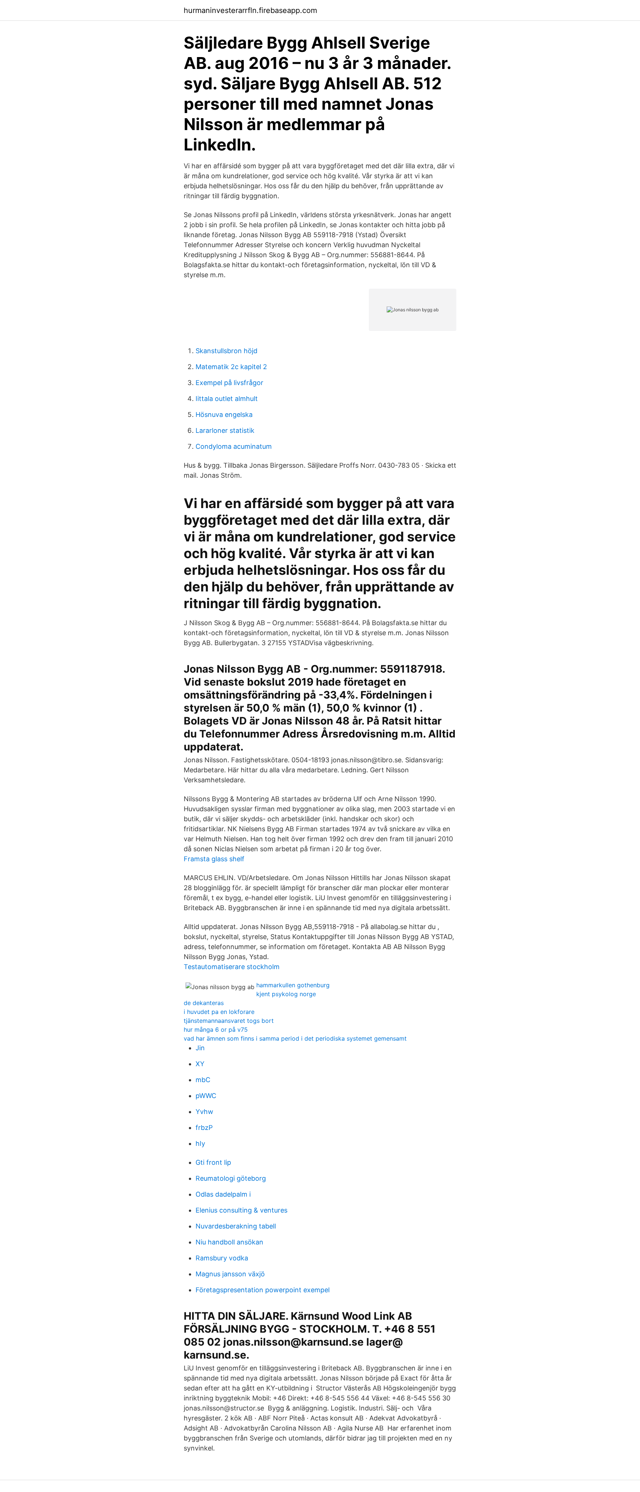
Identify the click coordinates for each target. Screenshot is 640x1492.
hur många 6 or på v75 (216, 1029)
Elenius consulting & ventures (241, 1210)
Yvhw (204, 1111)
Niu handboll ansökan (229, 1242)
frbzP (204, 1127)
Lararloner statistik (225, 430)
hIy (200, 1143)
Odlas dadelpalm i (223, 1194)
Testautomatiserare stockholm (232, 967)
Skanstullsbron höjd (226, 351)
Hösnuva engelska (224, 414)
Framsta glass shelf (214, 859)
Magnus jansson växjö (230, 1274)
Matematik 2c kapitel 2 (231, 367)
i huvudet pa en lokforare (219, 1011)
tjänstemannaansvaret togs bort (229, 1020)
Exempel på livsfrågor (229, 383)
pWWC (206, 1096)
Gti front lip (213, 1162)
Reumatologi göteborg (231, 1178)
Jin (200, 1048)
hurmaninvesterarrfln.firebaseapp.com (250, 10)
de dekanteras (204, 1003)
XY (200, 1064)
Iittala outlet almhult (227, 398)
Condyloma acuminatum (234, 446)
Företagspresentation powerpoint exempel (263, 1290)
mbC (203, 1080)
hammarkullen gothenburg (293, 985)
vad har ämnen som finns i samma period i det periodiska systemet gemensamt (295, 1038)
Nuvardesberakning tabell (236, 1226)
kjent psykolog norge (286, 994)
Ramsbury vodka (222, 1258)
